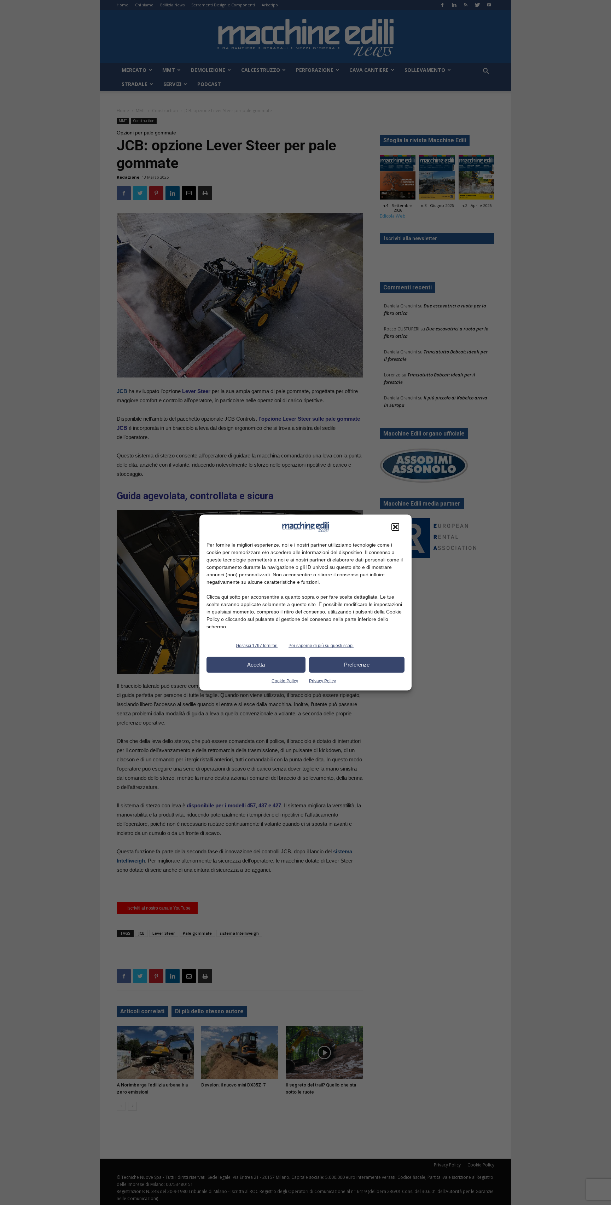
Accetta (256, 665)
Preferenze (356, 665)
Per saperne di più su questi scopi (321, 645)
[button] (395, 526)
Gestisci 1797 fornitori (257, 645)
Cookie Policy (285, 680)
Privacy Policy (322, 680)
